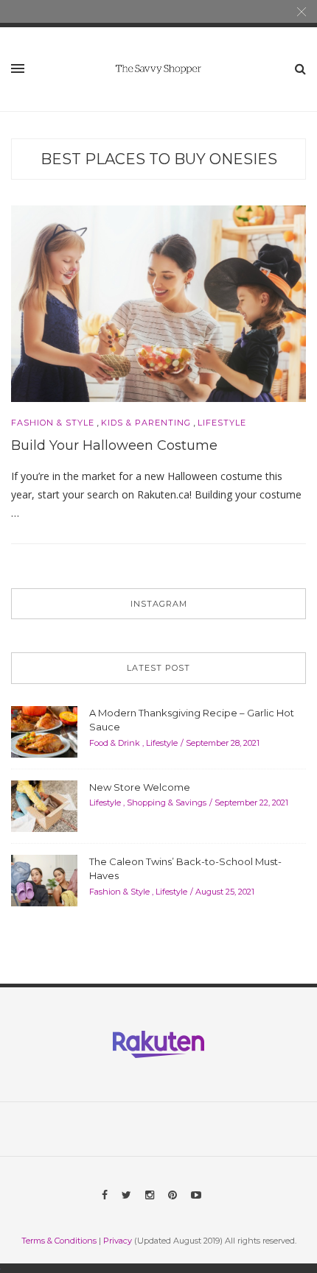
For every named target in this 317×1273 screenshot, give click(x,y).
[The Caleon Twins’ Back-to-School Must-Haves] (44, 879)
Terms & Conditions (59, 1240)
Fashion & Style (52, 423)
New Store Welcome (139, 787)
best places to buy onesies (159, 159)
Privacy (117, 1240)
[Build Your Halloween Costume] (158, 302)
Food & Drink (114, 743)
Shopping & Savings (166, 802)
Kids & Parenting (146, 423)
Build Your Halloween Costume (114, 445)
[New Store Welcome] (44, 805)
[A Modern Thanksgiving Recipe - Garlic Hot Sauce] (44, 730)
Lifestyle (222, 423)
